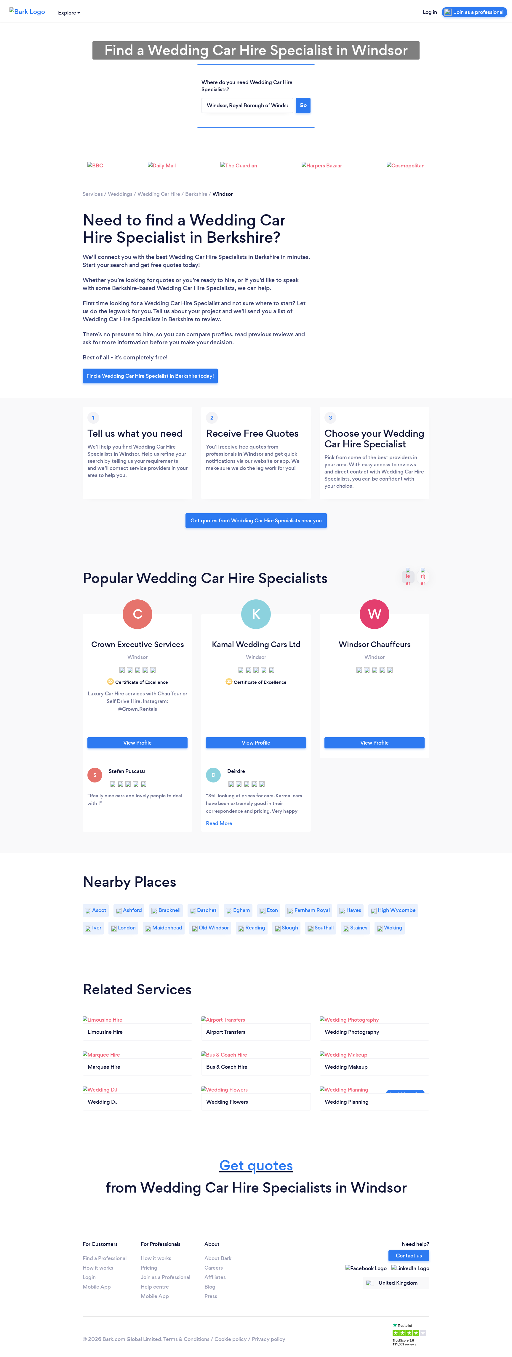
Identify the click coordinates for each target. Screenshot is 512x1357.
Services (93, 194)
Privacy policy (268, 1339)
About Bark (217, 1258)
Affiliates (215, 1277)
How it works (98, 1267)
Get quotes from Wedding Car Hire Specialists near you (256, 520)
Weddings (120, 194)
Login (89, 1277)
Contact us (409, 1255)
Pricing (149, 1267)
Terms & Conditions (186, 1339)
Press (210, 1296)
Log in (430, 12)
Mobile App (97, 1286)
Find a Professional (105, 1258)
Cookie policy (231, 1339)
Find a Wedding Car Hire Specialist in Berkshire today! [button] (150, 376)
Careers (213, 1267)
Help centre (155, 1286)
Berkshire (196, 194)
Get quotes (256, 1165)
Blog (209, 1286)
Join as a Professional (165, 1277)
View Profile (137, 742)
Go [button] (303, 105)
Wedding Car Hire (158, 194)
